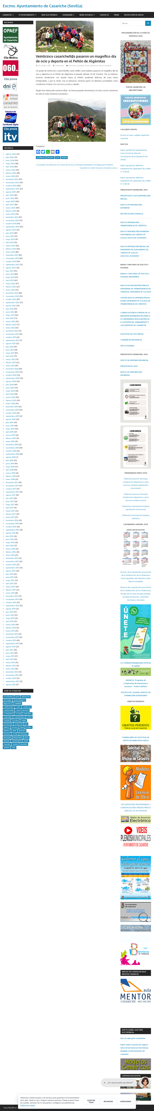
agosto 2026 (11, 154)
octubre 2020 (11, 375)
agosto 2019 (11, 419)
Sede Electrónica (49, 15)
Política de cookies (27, 1105)
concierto (27, 714)
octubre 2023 (11, 261)
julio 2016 (9, 536)
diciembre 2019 (12, 406)
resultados (18, 737)
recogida (7, 737)
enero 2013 (10, 669)
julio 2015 (9, 574)
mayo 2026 (10, 163)
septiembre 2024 (12, 227)
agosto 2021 (11, 343)
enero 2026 (10, 176)
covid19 (7, 721)
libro (14, 731)
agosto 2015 (11, 571)
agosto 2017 (11, 495)
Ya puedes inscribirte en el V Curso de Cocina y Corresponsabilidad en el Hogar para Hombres (75, 165)
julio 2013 (9, 650)
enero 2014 (10, 631)
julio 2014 (9, 612)
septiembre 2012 (12, 681)
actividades (8, 697)
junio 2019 (10, 426)
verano (7, 748)
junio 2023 (10, 274)
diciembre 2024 (12, 217)
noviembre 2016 (12, 523)
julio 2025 (10, 195)
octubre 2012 (11, 678)
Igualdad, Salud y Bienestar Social (90, 65)
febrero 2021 (11, 362)
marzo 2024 (10, 246)
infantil (7, 731)
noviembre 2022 (12, 296)
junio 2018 (10, 463)
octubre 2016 (11, 527)
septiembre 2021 (12, 340)
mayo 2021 (10, 353)
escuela (15, 727)
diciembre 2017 (12, 482)
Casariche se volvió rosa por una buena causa (98, 168)
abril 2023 (10, 280)
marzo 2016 (10, 549)
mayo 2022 (10, 315)
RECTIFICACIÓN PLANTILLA (131, 214)
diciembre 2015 (12, 558)
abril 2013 (9, 659)
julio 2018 (9, 460)
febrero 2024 (11, 249)
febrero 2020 (11, 400)
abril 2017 (9, 508)
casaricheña (9, 710)
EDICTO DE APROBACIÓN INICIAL (134, 360)
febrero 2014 (11, 628)
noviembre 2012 (12, 675)
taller (25, 741)
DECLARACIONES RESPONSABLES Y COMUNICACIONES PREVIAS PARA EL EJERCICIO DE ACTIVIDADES (135, 807)
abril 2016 (10, 545)
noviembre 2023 (12, 258)
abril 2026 (10, 167)
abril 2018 (10, 470)
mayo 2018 (10, 467)
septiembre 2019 (12, 416)
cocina (18, 714)
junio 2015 (10, 577)
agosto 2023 (11, 268)
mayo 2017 (10, 504)
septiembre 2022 (12, 302)
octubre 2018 (11, 451)
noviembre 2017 (12, 486)
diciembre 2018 (12, 444)
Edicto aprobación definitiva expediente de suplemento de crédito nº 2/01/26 (135, 168)
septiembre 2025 (12, 189)
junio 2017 (10, 501)
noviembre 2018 (12, 448)
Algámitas (41, 158)
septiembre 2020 (12, 378)
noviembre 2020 (12, 372)
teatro (15, 744)
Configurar (125, 1101)
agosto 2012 (11, 684)
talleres (7, 744)
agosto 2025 (11, 192)
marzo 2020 (10, 397)
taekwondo (16, 741)
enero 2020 (10, 403)
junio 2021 (10, 350)
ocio (58, 158)
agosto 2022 (11, 305)
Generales (72, 65)
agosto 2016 (11, 533)
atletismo (8, 700)
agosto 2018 (11, 457)
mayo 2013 (10, 656)
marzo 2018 (10, 473)
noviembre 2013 (12, 637)
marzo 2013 (10, 662)
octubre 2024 (11, 223)
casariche (27, 707)
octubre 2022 (11, 299)
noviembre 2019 (12, 410)
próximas (24, 734)
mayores (22, 731)
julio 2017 (9, 498)
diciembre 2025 (12, 179)
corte (29, 717)
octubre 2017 (11, 489)
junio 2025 (10, 198)
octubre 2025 (11, 186)
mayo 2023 (10, 277)
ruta (27, 737)
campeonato (9, 707)
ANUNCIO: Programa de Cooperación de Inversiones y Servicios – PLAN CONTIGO (135, 683)
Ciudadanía (67, 15)
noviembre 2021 (12, 334)
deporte (50, 158)
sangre (6, 741)
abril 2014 (10, 621)
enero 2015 (10, 593)
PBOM (116, 15)
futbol (29, 727)
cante (18, 707)
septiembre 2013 (12, 643)
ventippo (23, 744)
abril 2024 (10, 242)
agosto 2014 (11, 609)
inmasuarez (59, 65)
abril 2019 (10, 432)
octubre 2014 (11, 602)
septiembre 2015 (12, 568)
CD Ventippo (8, 714)
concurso (8, 717)
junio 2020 (10, 388)
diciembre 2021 (12, 331)
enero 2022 (10, 328)
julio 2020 (10, 384)
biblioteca (8, 704)
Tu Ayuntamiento (26, 15)
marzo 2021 (10, 359)
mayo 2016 (10, 542)
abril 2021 (9, 356)
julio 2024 (10, 233)
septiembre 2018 (12, 454)
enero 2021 (10, 365)
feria (22, 727)
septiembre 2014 (12, 605)
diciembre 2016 (12, 520)
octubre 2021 (11, 337)
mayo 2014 (10, 618)
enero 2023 (10, 290)
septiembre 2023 (12, 264)
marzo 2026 (10, 170)
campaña (17, 704)
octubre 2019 (11, 413)
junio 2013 (10, 653)
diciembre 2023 (12, 255)
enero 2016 (10, 555)
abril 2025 (10, 204)
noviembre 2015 (12, 561)
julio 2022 (10, 309)
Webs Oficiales (86, 15)
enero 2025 (10, 214)
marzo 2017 (10, 511)
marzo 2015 (10, 587)
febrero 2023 (11, 287)
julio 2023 (10, 271)
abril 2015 (10, 583)
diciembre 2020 (12, 369)
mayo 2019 (10, 429)
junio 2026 (10, 160)
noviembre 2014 (12, 599)
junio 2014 (10, 615)
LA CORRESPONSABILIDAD (132, 663)
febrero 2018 (11, 476)
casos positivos (22, 710)
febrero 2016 (11, 552)
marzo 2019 (10, 435)
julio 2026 (10, 157)
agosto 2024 (11, 230)
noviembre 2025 (12, 182)
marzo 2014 (10, 624)
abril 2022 (10, 318)
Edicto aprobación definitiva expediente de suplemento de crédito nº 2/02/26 (135, 180)
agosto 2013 (11, 646)
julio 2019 (9, 422)
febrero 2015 (11, 590)
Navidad (7, 734)
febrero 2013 (11, 665)
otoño (15, 734)
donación (19, 724)
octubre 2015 (11, 564)
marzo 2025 (10, 208)
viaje (14, 748)
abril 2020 (10, 394)
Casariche (7, 15)
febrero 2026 (11, 173)
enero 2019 (10, 441)
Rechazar (108, 1101)
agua (17, 697)
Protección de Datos (133, 15)
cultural (15, 721)
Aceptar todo (91, 1101)
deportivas (8, 724)
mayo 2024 (10, 239)
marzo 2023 (10, 283)
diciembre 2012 (12, 672)
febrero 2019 (11, 438)
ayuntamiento (19, 700)
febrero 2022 (11, 324)
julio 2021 (9, 347)
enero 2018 (10, 479)
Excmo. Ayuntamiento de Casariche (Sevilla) (42, 5)
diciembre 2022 (12, 293)
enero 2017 (10, 517)
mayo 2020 (10, 391)
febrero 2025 (11, 211)
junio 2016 (10, 539)
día (26, 724)
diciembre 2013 (12, 634)
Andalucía (26, 697)
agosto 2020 (11, 381)
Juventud (107, 65)
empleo (6, 727)
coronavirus (19, 717)
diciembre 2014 (12, 596)
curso (23, 721)
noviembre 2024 (12, 220)
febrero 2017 (11, 514)
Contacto (104, 15)
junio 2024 (10, 236)
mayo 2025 (10, 201)
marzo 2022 (10, 321)
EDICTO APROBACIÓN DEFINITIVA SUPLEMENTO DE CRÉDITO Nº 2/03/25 (134, 234)
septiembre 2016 (12, 530)
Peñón (64, 158)
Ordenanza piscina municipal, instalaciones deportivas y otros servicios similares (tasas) (136, 497)
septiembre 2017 (12, 492)
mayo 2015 (10, 580)
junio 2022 (10, 312)
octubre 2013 (11, 640)
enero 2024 (10, 252)
